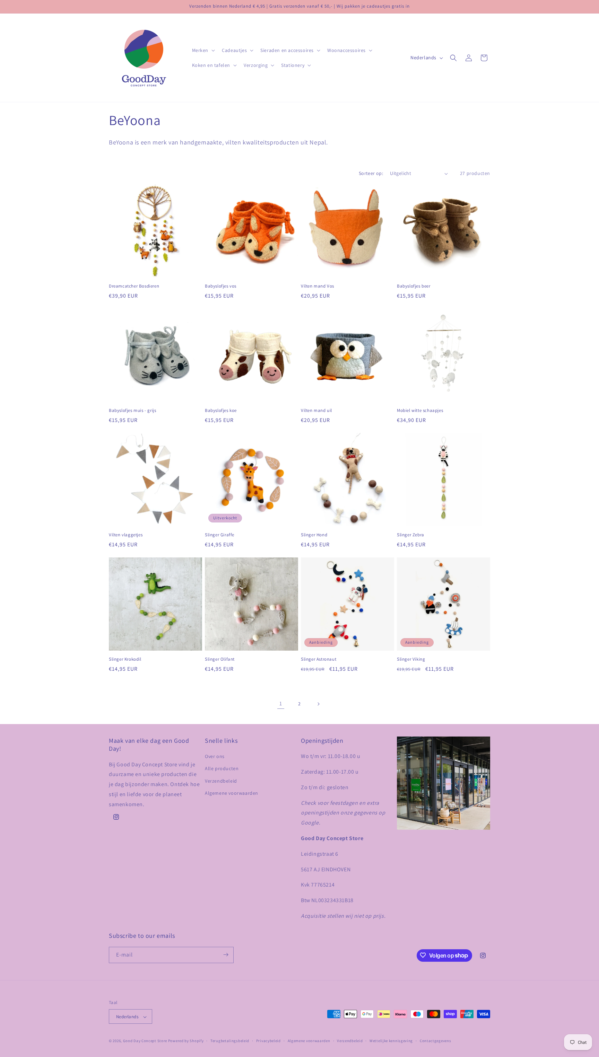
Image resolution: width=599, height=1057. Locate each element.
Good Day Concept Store (145, 1041)
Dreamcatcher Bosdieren (134, 286)
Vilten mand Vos (317, 286)
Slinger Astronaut (318, 659)
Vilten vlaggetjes (125, 535)
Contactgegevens (435, 1041)
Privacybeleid (268, 1041)
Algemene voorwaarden (231, 793)
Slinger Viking (411, 659)
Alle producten (221, 768)
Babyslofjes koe (221, 410)
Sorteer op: (371, 173)
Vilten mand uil (316, 410)
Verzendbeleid (221, 781)
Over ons (215, 756)
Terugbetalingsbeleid (229, 1041)
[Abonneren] (225, 954)
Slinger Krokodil (125, 659)
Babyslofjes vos (220, 286)
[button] (203, 50)
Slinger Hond (314, 535)
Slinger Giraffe (219, 535)
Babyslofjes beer (414, 286)
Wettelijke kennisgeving (391, 1041)
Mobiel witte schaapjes (420, 410)
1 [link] (280, 703)
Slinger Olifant (220, 659)
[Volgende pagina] (318, 704)
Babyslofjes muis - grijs (132, 410)
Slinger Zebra (410, 535)
